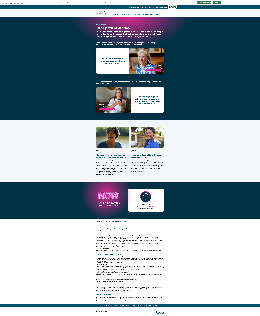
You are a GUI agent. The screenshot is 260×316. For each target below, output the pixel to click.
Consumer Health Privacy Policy (128, 305)
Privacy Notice (114, 305)
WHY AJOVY (115, 15)
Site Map (155, 305)
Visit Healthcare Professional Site (159, 7)
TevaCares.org (141, 206)
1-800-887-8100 (152, 206)
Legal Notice (106, 305)
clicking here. (20, 3)
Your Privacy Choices (142, 305)
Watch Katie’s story (108, 109)
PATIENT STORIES (148, 15)
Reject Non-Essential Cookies (204, 2)
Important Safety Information (133, 7)
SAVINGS (157, 15)
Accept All (216, 2)
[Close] (257, 2)
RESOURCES (137, 15)
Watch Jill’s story (154, 70)
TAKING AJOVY (126, 15)
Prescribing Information (146, 7)
